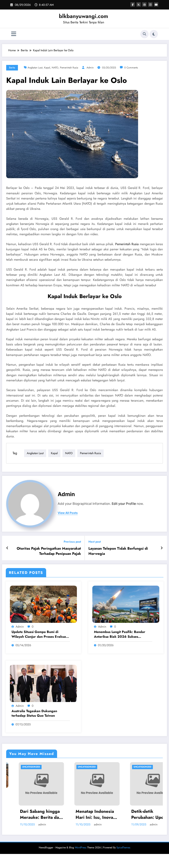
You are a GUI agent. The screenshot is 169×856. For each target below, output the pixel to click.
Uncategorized (65, 766)
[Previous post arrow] (7, 548)
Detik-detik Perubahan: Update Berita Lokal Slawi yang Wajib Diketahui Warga (130, 814)
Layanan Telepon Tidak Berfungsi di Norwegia (118, 551)
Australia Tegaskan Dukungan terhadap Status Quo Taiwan (34, 713)
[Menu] (14, 34)
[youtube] (156, 4)
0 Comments (131, 67)
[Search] (144, 34)
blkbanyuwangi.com (83, 16)
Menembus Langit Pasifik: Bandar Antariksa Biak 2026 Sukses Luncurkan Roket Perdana (119, 634)
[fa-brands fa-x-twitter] (138, 4)
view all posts (68, 513)
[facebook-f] (132, 4)
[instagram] (150, 4)
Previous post (72, 541)
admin (90, 67)
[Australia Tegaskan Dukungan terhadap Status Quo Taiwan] (43, 683)
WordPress (80, 847)
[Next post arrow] (162, 548)
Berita (12, 67)
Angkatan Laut (35, 67)
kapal (47, 67)
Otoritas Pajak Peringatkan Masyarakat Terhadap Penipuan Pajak (49, 551)
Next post (94, 541)
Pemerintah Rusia (69, 67)
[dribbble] (144, 4)
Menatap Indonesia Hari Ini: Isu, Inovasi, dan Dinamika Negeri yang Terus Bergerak (75, 814)
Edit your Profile (124, 504)
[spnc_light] (154, 34)
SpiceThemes (123, 847)
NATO (55, 67)
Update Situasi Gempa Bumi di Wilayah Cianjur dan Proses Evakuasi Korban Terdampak (40, 634)
